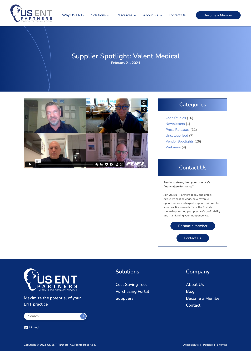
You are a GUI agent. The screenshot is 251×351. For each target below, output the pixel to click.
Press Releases (178, 129)
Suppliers (125, 298)
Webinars (173, 147)
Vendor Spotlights (180, 141)
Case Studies (176, 118)
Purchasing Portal (132, 291)
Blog (190, 291)
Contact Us (192, 238)
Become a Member (218, 15)
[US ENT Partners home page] (31, 13)
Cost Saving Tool (131, 284)
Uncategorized (177, 135)
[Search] (83, 316)
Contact (193, 305)
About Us (195, 284)
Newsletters (175, 123)
